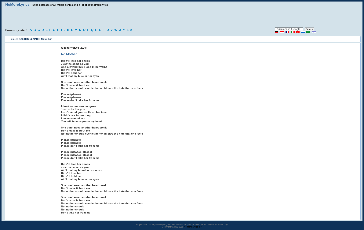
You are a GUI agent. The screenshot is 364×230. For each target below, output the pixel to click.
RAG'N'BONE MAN (28, 39)
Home (13, 39)
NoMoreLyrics (17, 4)
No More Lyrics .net (193, 227)
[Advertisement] (182, 17)
